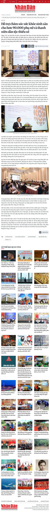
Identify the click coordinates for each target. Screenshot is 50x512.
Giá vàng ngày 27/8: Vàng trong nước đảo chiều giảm (41, 286)
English (13, 1)
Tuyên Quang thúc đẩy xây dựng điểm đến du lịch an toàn (41, 307)
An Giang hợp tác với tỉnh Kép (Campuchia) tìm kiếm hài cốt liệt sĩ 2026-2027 (8, 473)
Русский (25, 1)
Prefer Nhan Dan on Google (42, 46)
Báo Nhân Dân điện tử (25, 8)
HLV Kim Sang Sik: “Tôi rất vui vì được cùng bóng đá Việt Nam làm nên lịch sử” (25, 307)
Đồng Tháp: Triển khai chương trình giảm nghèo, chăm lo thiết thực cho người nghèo (25, 493)
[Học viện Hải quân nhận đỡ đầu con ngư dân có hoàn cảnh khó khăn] (8, 444)
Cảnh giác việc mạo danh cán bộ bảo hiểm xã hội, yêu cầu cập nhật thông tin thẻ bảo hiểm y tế (8, 371)
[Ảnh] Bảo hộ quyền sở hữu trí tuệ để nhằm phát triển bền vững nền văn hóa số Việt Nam (8, 327)
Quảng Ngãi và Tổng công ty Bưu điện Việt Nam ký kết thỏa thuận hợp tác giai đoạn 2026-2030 (8, 414)
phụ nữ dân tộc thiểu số (20, 236)
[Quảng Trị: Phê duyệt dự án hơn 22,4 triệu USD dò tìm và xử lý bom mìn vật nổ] (8, 425)
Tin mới (39, 1)
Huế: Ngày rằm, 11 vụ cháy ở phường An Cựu (41, 348)
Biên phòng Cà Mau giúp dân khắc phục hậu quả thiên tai (25, 433)
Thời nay (23, 14)
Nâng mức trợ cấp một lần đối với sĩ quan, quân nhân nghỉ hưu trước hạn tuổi (24, 326)
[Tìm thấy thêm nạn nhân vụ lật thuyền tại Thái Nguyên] (41, 444)
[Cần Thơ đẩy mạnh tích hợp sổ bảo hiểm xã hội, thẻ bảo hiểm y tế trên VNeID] (41, 361)
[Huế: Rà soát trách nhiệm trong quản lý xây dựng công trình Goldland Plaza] (8, 299)
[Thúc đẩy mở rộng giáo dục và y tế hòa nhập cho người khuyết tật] (41, 385)
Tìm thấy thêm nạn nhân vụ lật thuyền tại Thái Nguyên (41, 452)
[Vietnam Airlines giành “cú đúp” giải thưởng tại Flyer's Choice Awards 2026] (8, 484)
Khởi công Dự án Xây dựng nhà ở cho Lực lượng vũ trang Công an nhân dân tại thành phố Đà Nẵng (41, 493)
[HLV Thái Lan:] (8, 255)
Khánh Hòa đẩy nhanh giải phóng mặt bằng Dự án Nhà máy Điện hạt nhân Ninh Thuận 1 (24, 454)
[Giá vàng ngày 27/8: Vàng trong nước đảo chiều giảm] (41, 278)
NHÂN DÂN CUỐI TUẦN (31, 14)
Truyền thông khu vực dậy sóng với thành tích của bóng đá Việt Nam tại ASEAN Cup (8, 287)
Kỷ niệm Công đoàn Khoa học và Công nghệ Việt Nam (24, 393)
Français (20, 1)
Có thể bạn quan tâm (11, 247)
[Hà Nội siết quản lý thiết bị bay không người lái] (8, 385)
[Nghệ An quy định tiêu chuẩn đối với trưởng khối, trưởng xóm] (25, 465)
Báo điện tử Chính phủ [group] (6, 501)
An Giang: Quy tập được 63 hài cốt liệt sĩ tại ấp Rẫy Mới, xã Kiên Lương (41, 413)
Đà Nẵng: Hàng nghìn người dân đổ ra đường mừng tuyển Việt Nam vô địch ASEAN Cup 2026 (8, 350)
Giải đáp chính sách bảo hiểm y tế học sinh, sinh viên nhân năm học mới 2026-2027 (25, 349)
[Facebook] (22, 46)
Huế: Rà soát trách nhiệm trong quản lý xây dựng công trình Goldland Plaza (8, 307)
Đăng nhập (48, 2)
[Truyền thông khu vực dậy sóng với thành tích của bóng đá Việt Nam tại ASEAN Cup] (8, 278)
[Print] (32, 46)
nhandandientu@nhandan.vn (42, 509)
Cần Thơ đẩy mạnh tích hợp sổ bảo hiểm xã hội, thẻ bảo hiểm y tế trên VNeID (41, 370)
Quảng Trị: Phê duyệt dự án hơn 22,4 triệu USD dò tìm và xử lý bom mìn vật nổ (8, 434)
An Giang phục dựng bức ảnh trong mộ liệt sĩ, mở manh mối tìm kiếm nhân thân (41, 473)
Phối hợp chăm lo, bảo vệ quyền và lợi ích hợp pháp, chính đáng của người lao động (24, 414)
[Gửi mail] (29, 46)
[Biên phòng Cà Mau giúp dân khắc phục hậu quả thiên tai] (25, 425)
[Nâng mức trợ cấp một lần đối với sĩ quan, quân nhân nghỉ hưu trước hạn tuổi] (25, 318)
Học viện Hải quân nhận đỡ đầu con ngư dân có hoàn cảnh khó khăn (8, 453)
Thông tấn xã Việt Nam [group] (19, 501)
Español (29, 1)
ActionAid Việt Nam (32, 236)
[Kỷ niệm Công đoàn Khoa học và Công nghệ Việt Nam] (25, 385)
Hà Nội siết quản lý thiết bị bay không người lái (7, 393)
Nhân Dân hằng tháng (43, 14)
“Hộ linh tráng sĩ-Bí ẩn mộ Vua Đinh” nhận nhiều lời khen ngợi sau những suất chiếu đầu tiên (24, 288)
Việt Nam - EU (8, 239)
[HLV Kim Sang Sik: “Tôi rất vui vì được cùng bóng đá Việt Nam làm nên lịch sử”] (25, 299)
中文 (16, 1)
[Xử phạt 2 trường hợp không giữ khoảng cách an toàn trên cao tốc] (41, 425)
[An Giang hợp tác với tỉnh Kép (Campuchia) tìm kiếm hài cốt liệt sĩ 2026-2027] (8, 465)
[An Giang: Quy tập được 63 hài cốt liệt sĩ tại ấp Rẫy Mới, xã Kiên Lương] (41, 404)
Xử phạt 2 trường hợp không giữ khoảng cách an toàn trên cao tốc (41, 434)
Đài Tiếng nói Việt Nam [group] (33, 501)
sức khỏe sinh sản (8, 236)
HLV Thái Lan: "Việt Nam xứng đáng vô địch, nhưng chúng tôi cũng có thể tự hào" (8, 264)
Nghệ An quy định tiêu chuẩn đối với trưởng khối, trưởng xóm (25, 473)
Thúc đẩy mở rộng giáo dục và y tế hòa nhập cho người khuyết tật (41, 394)
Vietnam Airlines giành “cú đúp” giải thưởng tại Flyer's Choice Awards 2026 (8, 492)
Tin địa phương (42, 1)
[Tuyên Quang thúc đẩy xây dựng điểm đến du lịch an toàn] (41, 299)
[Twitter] (25, 46)
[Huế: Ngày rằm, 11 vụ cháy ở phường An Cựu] (41, 340)
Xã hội (3, 20)
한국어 (33, 1)
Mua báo (36, 1)
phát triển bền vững (43, 236)
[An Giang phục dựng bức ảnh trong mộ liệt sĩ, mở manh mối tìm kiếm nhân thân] (41, 465)
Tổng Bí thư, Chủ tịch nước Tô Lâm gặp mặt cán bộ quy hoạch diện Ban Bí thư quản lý (41, 265)
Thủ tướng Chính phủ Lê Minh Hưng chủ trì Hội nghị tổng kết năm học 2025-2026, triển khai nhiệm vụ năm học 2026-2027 (25, 266)
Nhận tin (45, 1)
